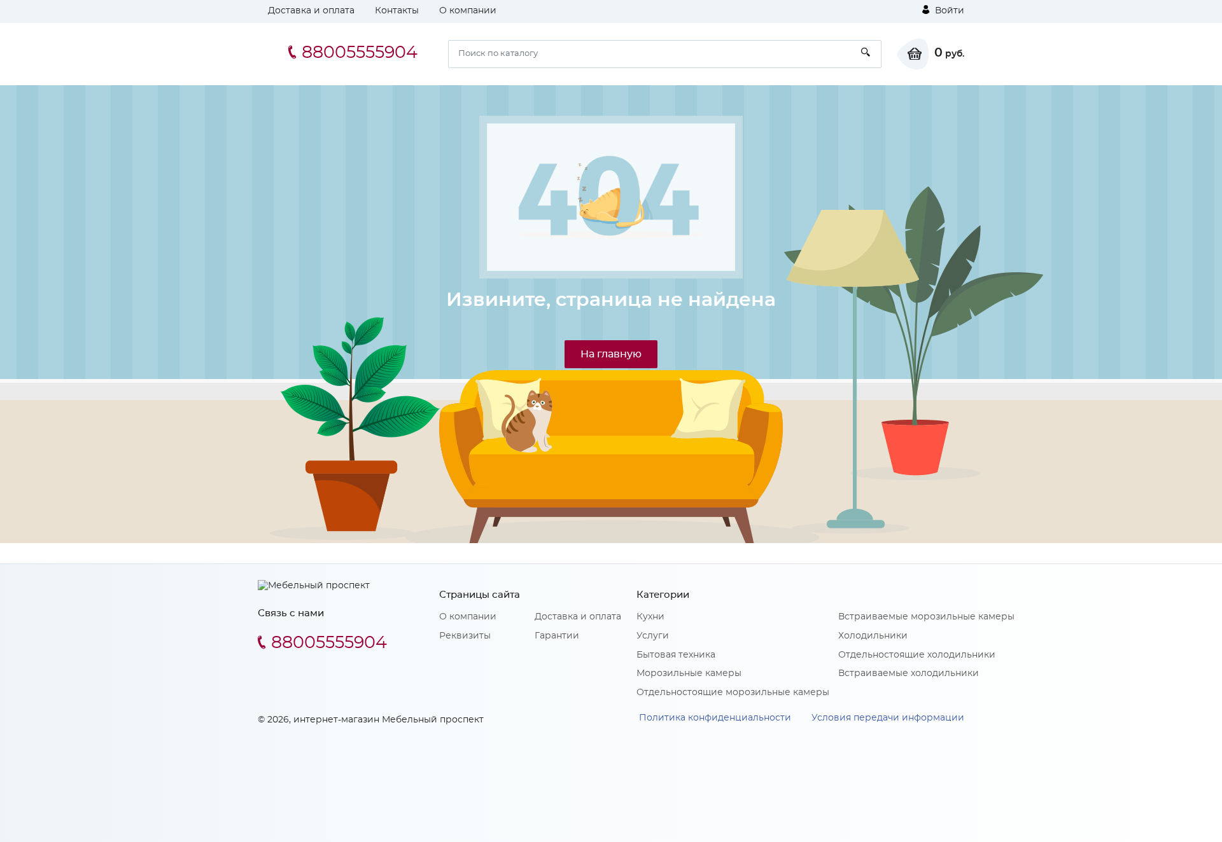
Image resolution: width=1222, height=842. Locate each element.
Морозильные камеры (688, 673)
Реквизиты (465, 636)
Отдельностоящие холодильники (916, 655)
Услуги (652, 636)
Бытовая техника (675, 655)
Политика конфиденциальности (715, 718)
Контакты (397, 10)
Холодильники (873, 636)
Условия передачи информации (887, 718)
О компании (467, 10)
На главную (611, 354)
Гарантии (557, 636)
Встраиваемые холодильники (908, 673)
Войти (948, 10)
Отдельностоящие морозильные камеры (732, 692)
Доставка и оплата (311, 10)
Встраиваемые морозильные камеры (926, 616)
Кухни (650, 616)
